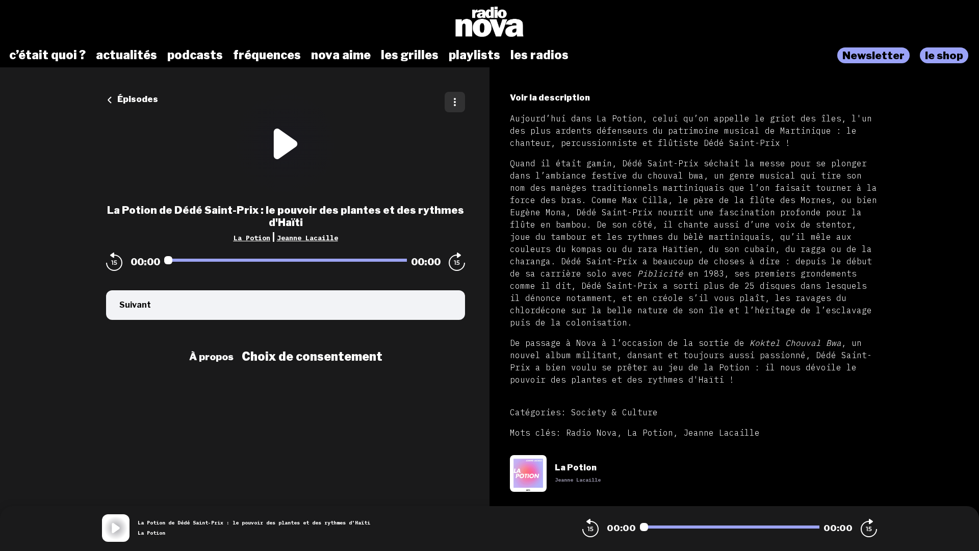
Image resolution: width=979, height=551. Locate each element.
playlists (474, 55)
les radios (539, 55)
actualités (126, 55)
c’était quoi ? (47, 55)
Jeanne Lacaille (307, 237)
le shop (944, 55)
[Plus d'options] (455, 102)
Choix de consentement (312, 356)
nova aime (341, 55)
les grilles (410, 55)
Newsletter (873, 55)
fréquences (267, 55)
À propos (211, 356)
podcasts (195, 55)
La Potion (252, 237)
